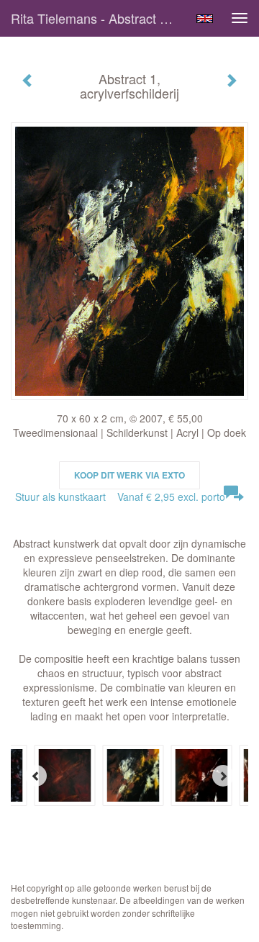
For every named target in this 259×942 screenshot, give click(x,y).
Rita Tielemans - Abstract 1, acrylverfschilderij (99, 18)
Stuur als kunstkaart (120, 496)
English (204, 18)
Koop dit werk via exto (129, 474)
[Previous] (36, 776)
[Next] (223, 776)
